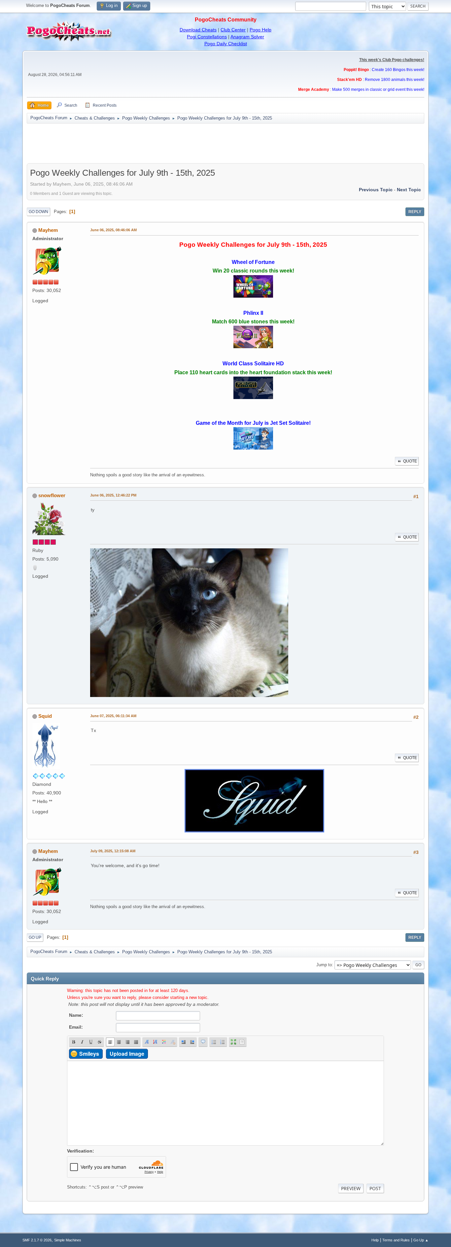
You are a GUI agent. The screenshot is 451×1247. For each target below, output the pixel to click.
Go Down (38, 211)
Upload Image (127, 1053)
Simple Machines (67, 1240)
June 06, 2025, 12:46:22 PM (113, 495)
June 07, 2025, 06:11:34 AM (113, 716)
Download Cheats (198, 29)
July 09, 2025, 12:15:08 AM (112, 851)
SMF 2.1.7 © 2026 (37, 1240)
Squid (45, 716)
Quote (410, 461)
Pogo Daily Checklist (225, 43)
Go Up (35, 937)
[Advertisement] (225, 143)
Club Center (233, 29)
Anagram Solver (247, 36)
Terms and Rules (396, 1240)
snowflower (51, 495)
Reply (414, 211)
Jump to (324, 964)
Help (375, 1240)
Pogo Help (260, 29)
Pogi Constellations (207, 36)
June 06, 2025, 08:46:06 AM (113, 230)
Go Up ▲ (421, 1240)
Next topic (409, 189)
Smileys (89, 1053)
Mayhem (48, 230)
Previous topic (376, 189)
